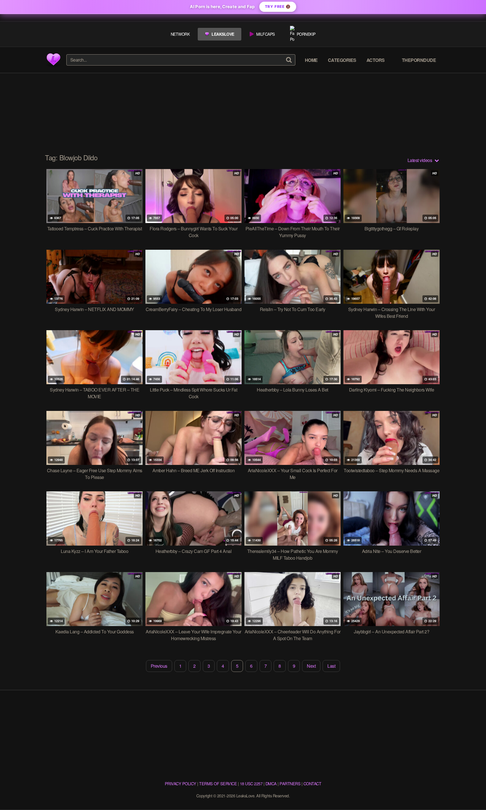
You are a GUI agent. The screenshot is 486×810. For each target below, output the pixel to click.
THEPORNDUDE (419, 60)
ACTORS (375, 60)
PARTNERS (290, 783)
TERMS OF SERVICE (218, 783)
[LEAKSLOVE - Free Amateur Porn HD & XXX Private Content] (53, 59)
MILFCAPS (265, 34)
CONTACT (312, 783)
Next (311, 666)
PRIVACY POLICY (180, 783)
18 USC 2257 (251, 783)
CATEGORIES (342, 60)
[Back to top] (470, 792)
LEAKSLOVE (223, 34)
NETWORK (180, 34)
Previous (159, 666)
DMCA (271, 783)
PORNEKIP (306, 34)
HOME (311, 60)
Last (331, 666)
